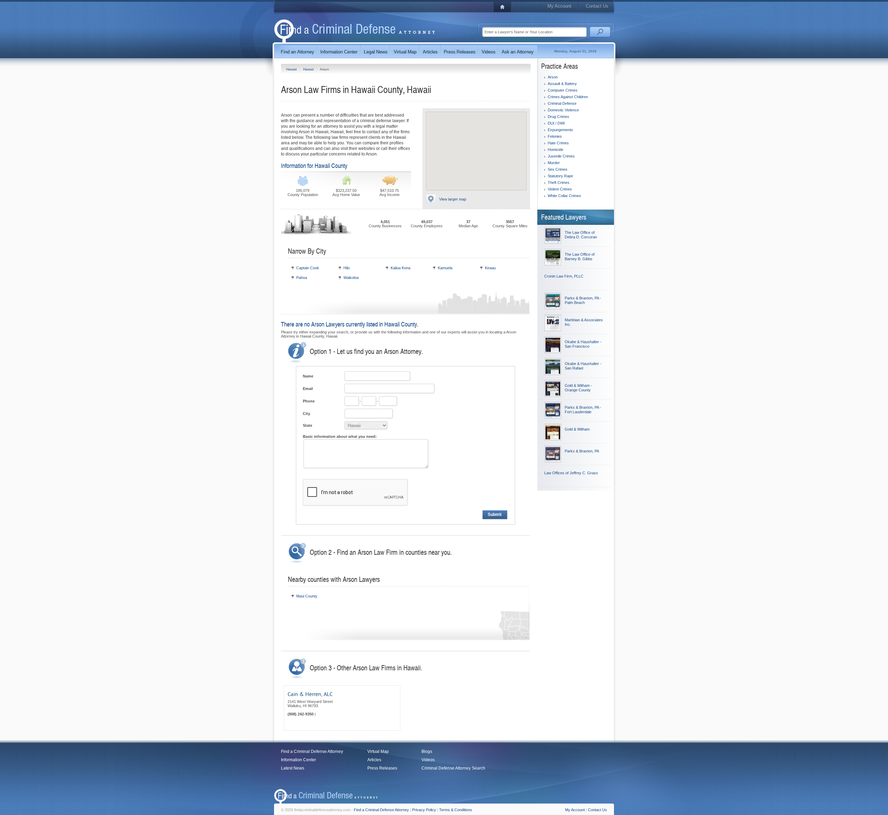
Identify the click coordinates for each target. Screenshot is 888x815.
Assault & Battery (562, 84)
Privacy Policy (424, 810)
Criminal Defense (562, 103)
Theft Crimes (559, 182)
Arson (553, 77)
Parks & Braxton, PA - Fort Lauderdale (583, 409)
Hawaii (292, 69)
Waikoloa (351, 277)
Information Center (298, 759)
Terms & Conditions (455, 810)
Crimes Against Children (568, 97)
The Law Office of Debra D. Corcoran (581, 234)
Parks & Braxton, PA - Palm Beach (583, 300)
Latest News (292, 768)
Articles (374, 759)
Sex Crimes (557, 169)
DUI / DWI (556, 123)
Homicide (555, 149)
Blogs (426, 751)
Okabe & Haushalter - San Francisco (583, 344)
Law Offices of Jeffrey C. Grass (571, 473)
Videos (428, 759)
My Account (559, 6)
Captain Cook (307, 268)
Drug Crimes (558, 116)
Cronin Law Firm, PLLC (563, 276)
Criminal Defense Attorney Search (453, 768)
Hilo (346, 268)
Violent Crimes (560, 189)
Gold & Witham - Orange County (578, 387)
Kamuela (445, 268)
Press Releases (382, 768)
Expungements (560, 130)
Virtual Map (378, 751)
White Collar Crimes (564, 196)
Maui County (306, 596)
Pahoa (301, 277)
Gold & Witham (577, 429)
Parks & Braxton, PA (582, 451)
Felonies (555, 136)
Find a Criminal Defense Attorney (312, 751)
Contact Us (597, 6)
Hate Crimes (558, 143)
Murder (554, 163)
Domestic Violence (563, 110)
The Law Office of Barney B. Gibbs (580, 256)
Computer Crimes (563, 90)
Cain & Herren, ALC (310, 694)
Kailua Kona (400, 268)
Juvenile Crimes (561, 156)
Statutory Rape (560, 176)
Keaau (490, 268)
